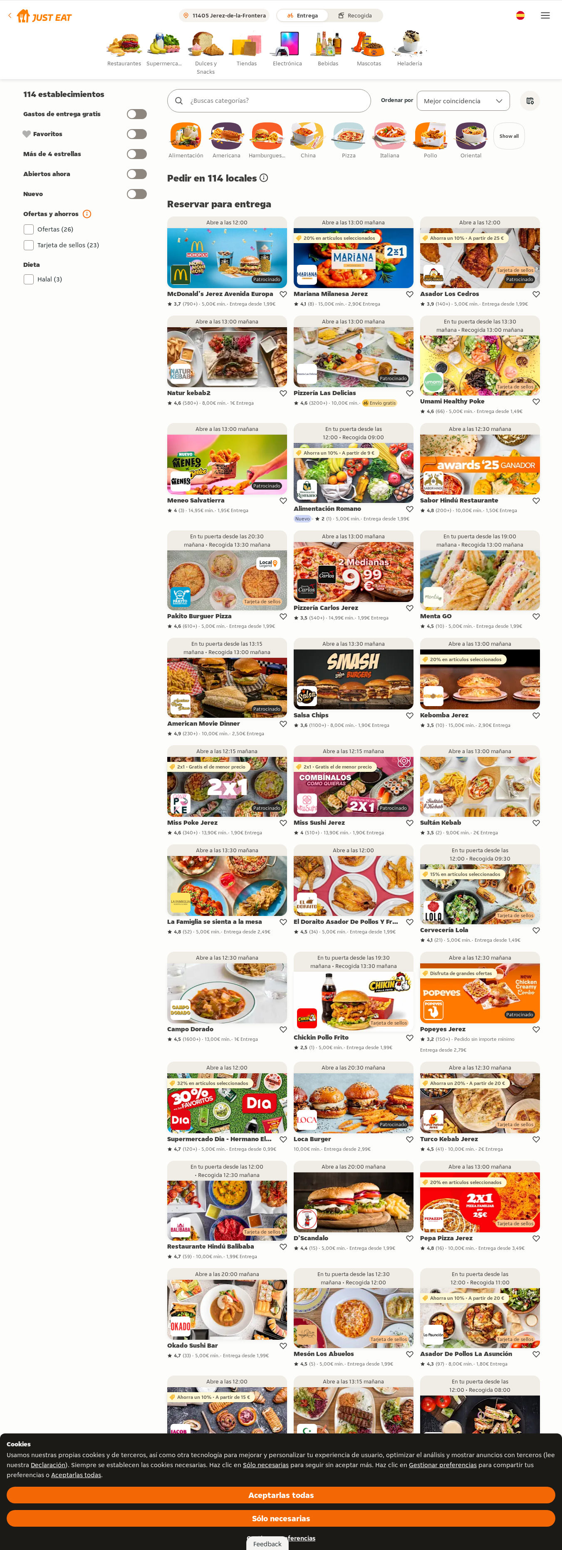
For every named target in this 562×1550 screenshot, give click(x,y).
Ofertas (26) (55, 229)
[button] (39, 15)
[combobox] (277, 101)
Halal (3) (49, 279)
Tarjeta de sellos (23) (68, 245)
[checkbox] (186, 140)
